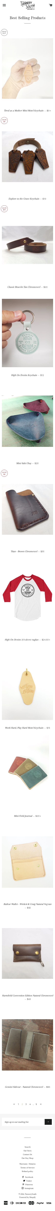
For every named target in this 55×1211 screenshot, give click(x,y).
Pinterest (29, 1184)
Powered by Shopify (27, 1197)
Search (27, 1147)
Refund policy (27, 1171)
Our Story (28, 1151)
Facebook (29, 1177)
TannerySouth (30, 1194)
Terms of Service (27, 1167)
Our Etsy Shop (27, 1158)
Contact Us (27, 1154)
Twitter (29, 1181)
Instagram (29, 1188)
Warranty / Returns (27, 1164)
